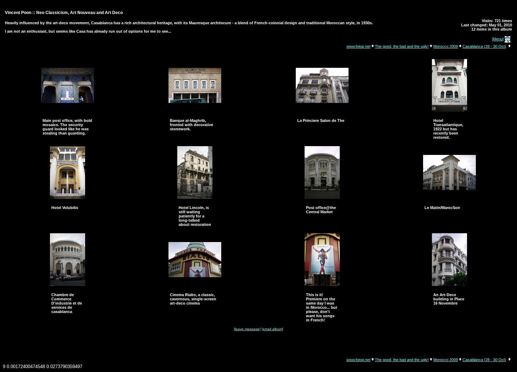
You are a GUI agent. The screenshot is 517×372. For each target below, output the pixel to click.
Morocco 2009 (445, 46)
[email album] (272, 329)
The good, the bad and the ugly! (402, 46)
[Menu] (498, 39)
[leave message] (247, 329)
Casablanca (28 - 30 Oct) (484, 46)
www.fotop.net (358, 46)
